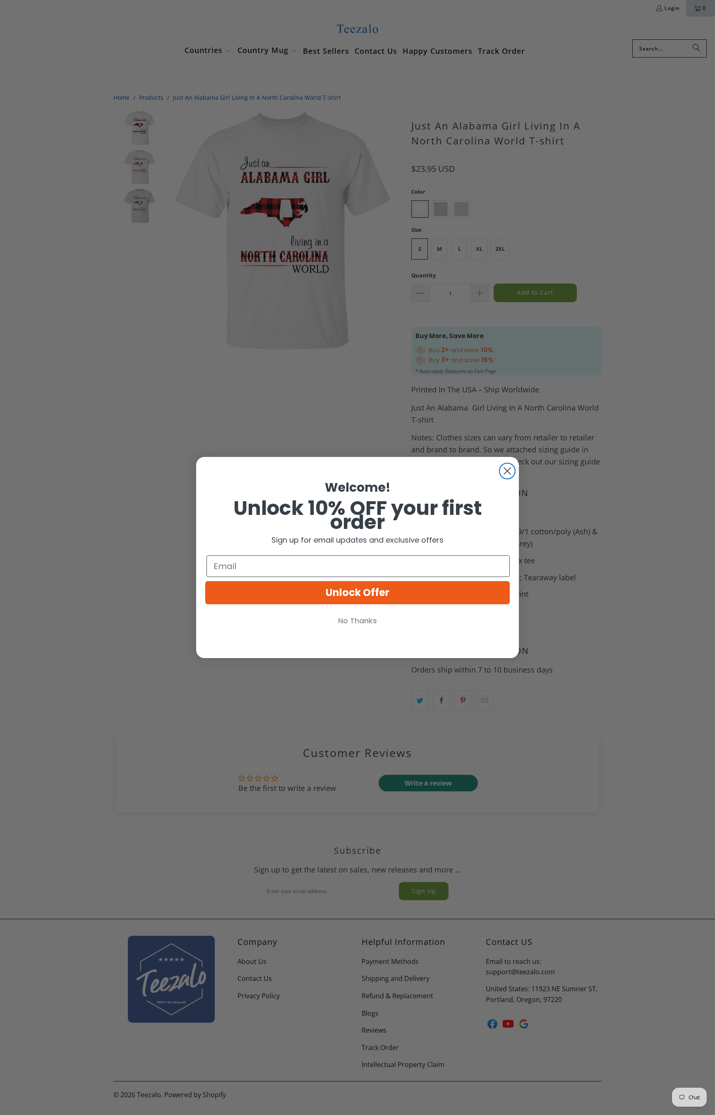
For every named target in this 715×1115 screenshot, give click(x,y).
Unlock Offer (357, 592)
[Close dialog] (507, 471)
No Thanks (357, 620)
